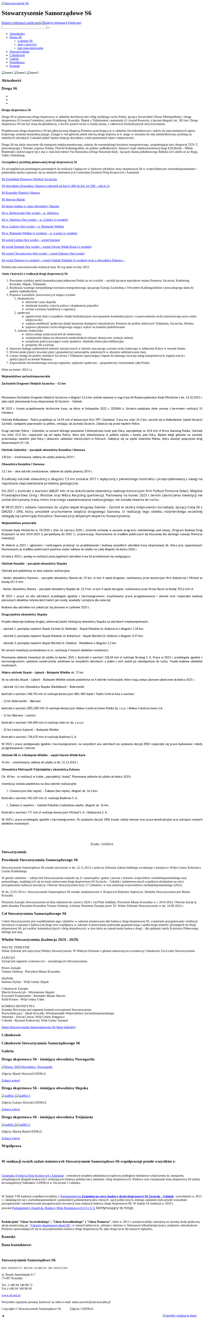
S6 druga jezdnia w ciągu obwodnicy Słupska (30, 206)
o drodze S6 (25, 41)
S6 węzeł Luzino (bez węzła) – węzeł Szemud (31, 240)
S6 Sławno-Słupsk (13, 199)
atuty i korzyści (27, 44)
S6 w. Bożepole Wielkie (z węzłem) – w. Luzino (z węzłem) (39, 233)
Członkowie (17, 55)
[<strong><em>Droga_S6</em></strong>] (10, 1067)
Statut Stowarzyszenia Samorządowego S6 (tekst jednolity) (39, 1027)
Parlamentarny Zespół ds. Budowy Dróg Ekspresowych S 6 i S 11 (53, 1208)
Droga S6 (16, 37)
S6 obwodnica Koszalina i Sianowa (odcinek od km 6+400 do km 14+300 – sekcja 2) (56, 186)
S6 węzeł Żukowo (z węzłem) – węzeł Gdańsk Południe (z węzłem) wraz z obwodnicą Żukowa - (63, 260)
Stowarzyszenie (19, 51)
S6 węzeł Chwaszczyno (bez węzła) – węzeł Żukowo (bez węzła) (43, 253)
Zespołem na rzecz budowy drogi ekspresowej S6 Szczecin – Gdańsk (127, 1196)
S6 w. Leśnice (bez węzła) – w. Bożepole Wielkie (33, 226)
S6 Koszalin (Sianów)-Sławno (21, 192)
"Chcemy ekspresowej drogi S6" (50, 1225)
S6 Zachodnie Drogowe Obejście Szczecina (29, 179)
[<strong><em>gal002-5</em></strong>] (23, 1095)
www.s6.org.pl (11, 1295)
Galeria (14, 58)
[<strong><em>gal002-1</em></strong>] (9, 1095)
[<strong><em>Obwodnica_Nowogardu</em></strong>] (35, 1067)
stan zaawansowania (30, 48)
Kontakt (15, 66)
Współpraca (17, 62)
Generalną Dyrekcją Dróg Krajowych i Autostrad (33, 1175)
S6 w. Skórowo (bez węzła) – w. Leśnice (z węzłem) (35, 219)
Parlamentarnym (70, 1196)
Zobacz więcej (11, 1080)
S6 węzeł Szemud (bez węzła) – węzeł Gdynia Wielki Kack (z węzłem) (46, 246)
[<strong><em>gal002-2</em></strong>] (9, 1124)
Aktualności (17, 33)
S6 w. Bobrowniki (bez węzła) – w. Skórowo (30, 213)
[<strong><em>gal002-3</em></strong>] (23, 1124)
